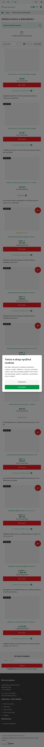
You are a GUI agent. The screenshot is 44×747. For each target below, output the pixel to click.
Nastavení (22, 382)
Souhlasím (22, 387)
